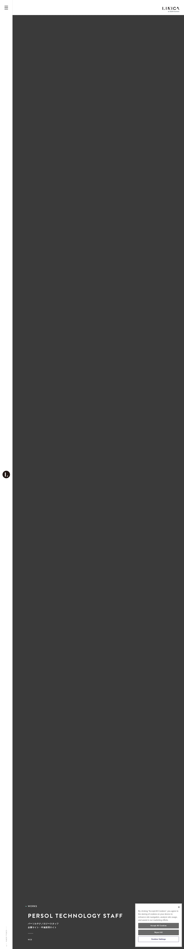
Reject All (158, 932)
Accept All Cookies (158, 926)
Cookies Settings (158, 939)
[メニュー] (6, 7)
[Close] (179, 907)
